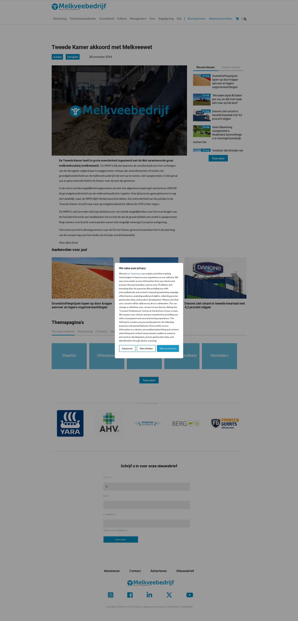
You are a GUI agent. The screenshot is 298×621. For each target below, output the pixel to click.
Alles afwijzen (146, 348)
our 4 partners (134, 273)
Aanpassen (127, 348)
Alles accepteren (168, 348)
